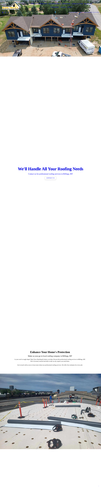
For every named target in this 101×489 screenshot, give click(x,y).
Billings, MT (88, 3)
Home (32, 3)
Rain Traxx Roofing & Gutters (90, 12)
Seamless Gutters (77, 3)
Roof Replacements (55, 3)
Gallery (63, 7)
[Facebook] (2, 12)
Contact (69, 7)
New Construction (41, 3)
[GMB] (8, 12)
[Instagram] (5, 12)
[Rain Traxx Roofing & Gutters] (11, 5)
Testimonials (55, 7)
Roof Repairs (66, 3)
